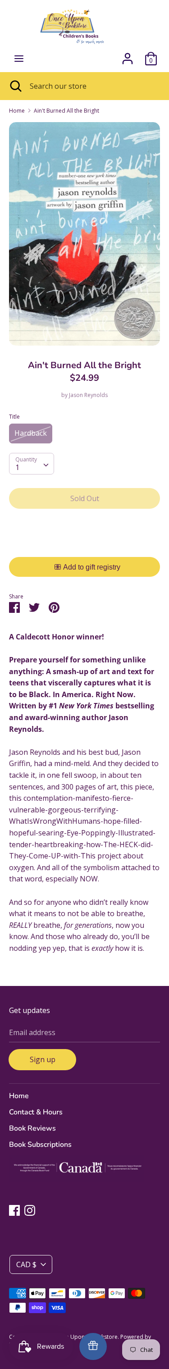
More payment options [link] (84, 547)
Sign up (42, 1059)
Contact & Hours (36, 1112)
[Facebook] (14, 1210)
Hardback (30, 433)
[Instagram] (29, 1210)
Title (14, 416)
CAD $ (26, 1264)
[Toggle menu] (19, 58)
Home (19, 1096)
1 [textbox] (17, 467)
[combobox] (31, 464)
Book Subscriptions (40, 1145)
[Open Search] (15, 86)
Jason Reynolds (88, 395)
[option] (84, 234)
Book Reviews (32, 1128)
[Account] (128, 55)
